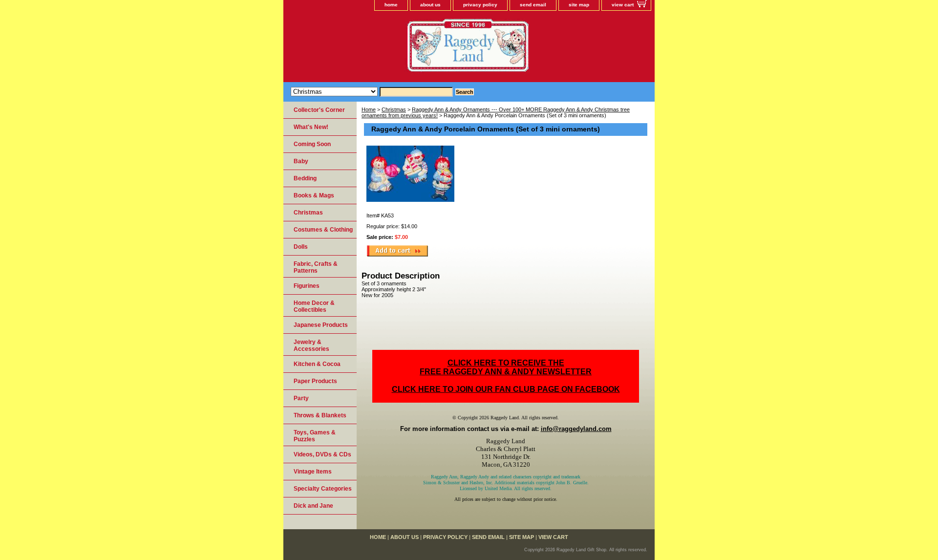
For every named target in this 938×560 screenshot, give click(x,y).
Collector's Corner (319, 110)
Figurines (307, 285)
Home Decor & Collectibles (314, 306)
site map (579, 4)
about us (430, 4)
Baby (301, 161)
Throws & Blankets (320, 415)
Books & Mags (314, 195)
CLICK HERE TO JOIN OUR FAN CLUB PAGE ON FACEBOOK (506, 389)
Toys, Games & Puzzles (315, 436)
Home (369, 109)
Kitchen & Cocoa (317, 364)
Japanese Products (321, 325)
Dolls (301, 246)
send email (533, 4)
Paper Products (315, 381)
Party (301, 398)
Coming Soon (312, 144)
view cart (623, 4)
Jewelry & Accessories (311, 345)
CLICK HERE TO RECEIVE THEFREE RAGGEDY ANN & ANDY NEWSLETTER (506, 367)
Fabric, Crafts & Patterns (316, 267)
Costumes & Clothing (323, 229)
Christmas (394, 109)
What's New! (311, 127)
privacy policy (480, 4)
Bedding (305, 178)
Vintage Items (313, 471)
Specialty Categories (323, 488)
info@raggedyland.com (576, 428)
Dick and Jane (313, 505)
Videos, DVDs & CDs (322, 454)
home (391, 4)
